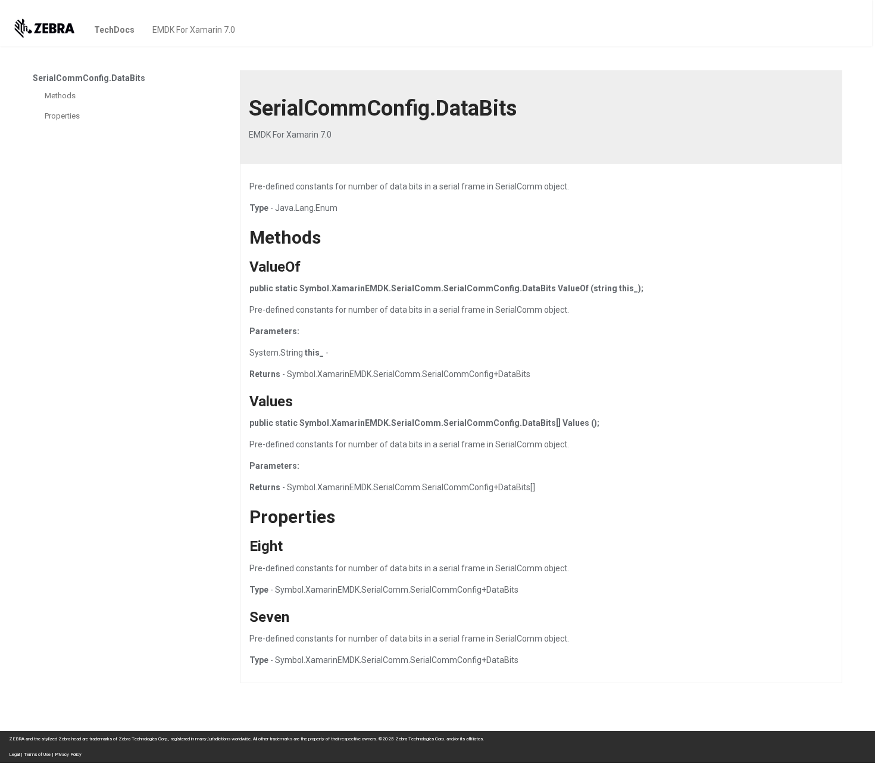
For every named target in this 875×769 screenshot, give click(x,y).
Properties (62, 115)
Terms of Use (37, 754)
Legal (14, 754)
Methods (60, 95)
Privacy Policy (68, 754)
